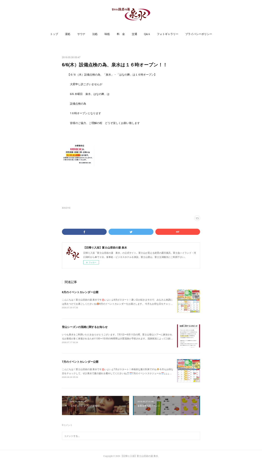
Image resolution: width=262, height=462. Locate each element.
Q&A (147, 34)
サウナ (81, 34)
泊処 (95, 34)
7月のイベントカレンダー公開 (80, 361)
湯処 (67, 34)
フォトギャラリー (167, 34)
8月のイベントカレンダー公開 (80, 292)
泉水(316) (66, 207)
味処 (107, 34)
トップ (54, 34)
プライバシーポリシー (198, 34)
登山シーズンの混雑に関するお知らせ (85, 327)
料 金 (121, 34)
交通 (134, 34)
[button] (54, 34)
